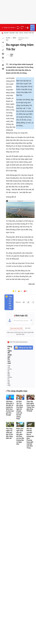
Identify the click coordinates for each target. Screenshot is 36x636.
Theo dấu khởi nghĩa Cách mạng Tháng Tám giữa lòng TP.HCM (30, 406)
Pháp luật (31, 32)
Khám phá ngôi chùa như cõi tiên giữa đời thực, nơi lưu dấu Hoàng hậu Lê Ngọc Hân (20, 436)
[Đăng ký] (23, 348)
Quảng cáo (22, 27)
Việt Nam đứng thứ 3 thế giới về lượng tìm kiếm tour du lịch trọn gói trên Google (10, 408)
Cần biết (18, 27)
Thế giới (26, 32)
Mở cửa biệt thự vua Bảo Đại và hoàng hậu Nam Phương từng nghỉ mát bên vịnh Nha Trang (30, 438)
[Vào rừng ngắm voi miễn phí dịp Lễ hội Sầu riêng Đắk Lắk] (10, 424)
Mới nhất (6, 32)
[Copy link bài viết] (28, 302)
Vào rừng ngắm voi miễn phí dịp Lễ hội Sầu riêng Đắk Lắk (9, 433)
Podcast (6, 27)
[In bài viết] (3, 68)
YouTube (12, 27)
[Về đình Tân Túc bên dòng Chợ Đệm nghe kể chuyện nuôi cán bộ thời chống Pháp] (20, 397)
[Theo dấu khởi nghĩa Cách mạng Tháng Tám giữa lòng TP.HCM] (31, 397)
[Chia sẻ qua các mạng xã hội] (32, 302)
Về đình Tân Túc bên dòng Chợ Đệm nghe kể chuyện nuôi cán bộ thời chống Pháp (19, 410)
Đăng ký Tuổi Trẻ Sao (32, 27)
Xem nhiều (12, 32)
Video (16, 32)
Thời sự (21, 32)
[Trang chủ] (2, 33)
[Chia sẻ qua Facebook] (23, 302)
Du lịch (8, 38)
